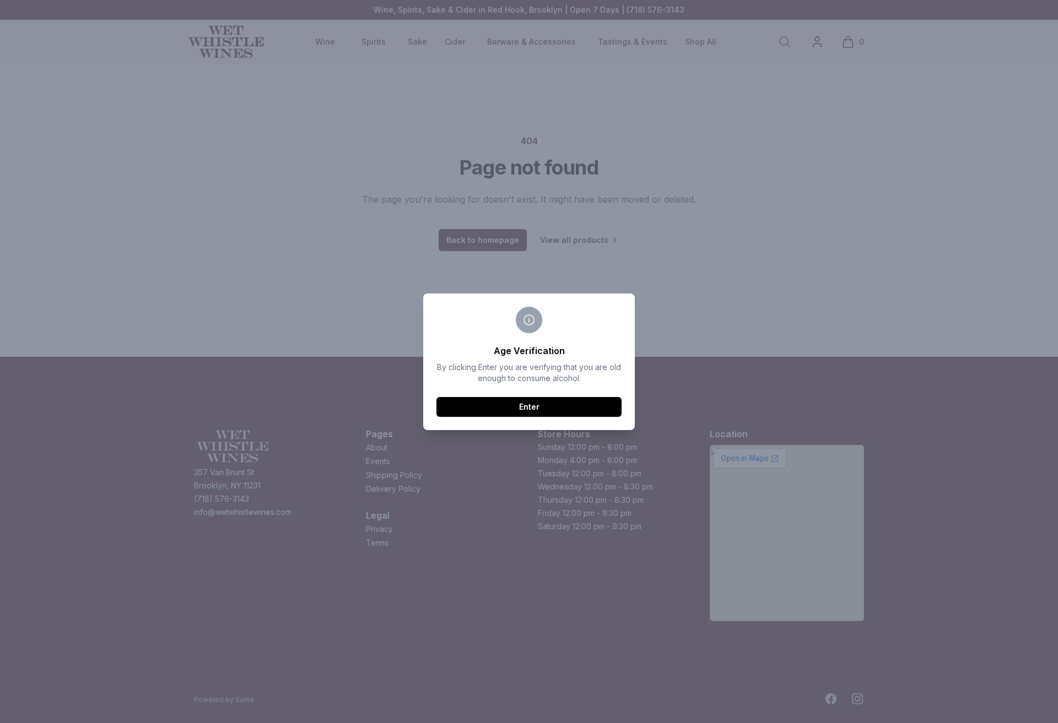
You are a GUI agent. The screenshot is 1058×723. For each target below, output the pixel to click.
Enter (529, 406)
